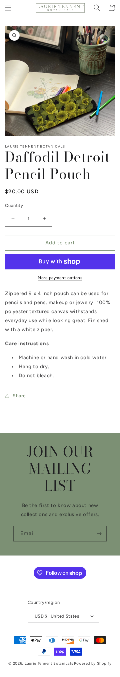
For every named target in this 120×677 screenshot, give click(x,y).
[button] (8, 7)
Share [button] (19, 396)
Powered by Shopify (93, 663)
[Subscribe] (99, 533)
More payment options (60, 277)
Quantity (14, 205)
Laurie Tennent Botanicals (49, 663)
